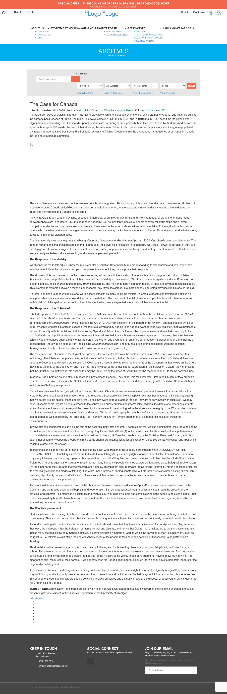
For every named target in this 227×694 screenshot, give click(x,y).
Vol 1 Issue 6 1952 (156, 110)
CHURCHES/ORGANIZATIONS (148, 34)
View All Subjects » (114, 92)
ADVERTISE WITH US (144, 40)
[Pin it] (37, 613)
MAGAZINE (65, 28)
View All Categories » (142, 92)
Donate (185, 12)
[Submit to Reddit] (37, 616)
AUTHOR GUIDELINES (116, 34)
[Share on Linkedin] (37, 619)
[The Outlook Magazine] (93, 12)
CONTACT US (44, 34)
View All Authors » (86, 92)
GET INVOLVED (136, 28)
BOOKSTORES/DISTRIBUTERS (148, 37)
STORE (55, 28)
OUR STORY (44, 31)
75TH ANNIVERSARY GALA (179, 28)
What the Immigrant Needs (118, 110)
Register (30, 12)
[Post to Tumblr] (37, 610)
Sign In (18, 12)
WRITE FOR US (108, 28)
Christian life (37, 598)
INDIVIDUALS (140, 31)
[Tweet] (37, 604)
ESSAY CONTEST (114, 31)
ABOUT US (37, 28)
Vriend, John (83, 110)
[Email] (37, 622)
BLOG (40, 37)
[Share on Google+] (37, 607)
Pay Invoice (199, 12)
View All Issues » (168, 92)
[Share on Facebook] (37, 601)
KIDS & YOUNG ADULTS (86, 28)
